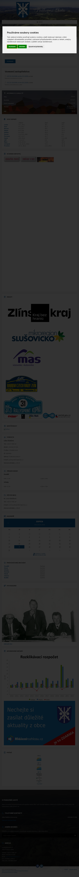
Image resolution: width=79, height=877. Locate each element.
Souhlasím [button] (12, 46)
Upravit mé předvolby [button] (36, 46)
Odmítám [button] (22, 46)
